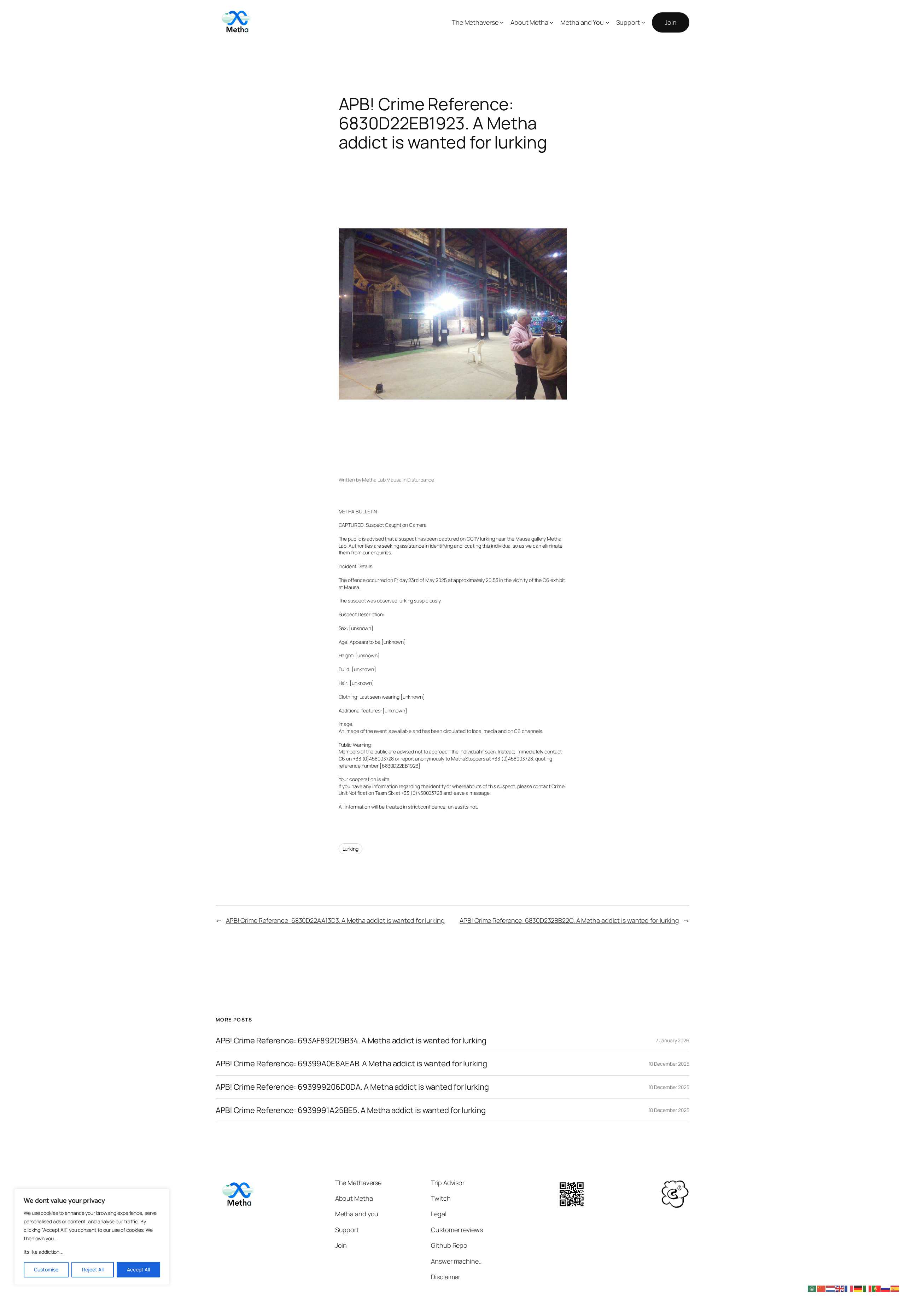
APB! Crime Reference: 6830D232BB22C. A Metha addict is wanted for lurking (569, 920)
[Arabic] (812, 1288)
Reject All (93, 1269)
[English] (840, 1288)
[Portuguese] (876, 1288)
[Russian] (886, 1288)
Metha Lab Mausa (382, 479)
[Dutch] (830, 1288)
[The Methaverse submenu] (502, 22)
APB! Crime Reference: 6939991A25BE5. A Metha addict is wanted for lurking (351, 1110)
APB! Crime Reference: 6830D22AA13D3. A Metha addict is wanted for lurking (335, 920)
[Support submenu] (643, 22)
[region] (92, 1237)
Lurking (350, 848)
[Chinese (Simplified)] (821, 1288)
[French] (849, 1288)
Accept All (138, 1269)
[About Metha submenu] (552, 22)
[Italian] (867, 1288)
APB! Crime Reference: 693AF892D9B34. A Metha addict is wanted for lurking (351, 1040)
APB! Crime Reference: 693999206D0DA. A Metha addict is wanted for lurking (352, 1087)
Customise (46, 1269)
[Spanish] (895, 1288)
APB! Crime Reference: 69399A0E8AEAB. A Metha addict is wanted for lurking (351, 1063)
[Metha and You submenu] (607, 22)
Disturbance (420, 479)
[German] (858, 1288)
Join (671, 22)
